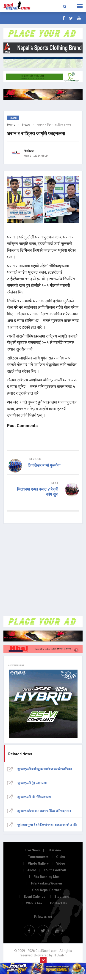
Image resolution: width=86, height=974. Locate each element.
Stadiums (61, 896)
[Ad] (43, 621)
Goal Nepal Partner (46, 890)
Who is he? (34, 903)
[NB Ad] (43, 636)
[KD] (43, 649)
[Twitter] (71, 18)
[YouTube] (79, 18)
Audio (31, 870)
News (26, 124)
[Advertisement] (43, 570)
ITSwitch (60, 955)
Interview (54, 850)
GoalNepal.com (17, 6)
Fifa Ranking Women (46, 883)
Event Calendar (35, 896)
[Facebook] (64, 18)
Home (11, 124)
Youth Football (55, 870)
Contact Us (58, 903)
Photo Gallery (38, 863)
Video (60, 863)
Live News (32, 850)
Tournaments (38, 857)
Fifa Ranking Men (46, 877)
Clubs (60, 857)
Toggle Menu (80, 6)
